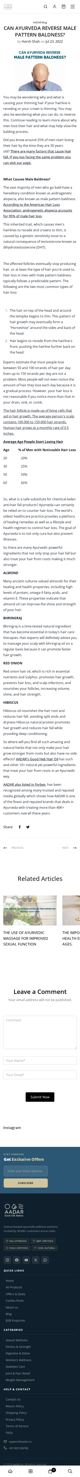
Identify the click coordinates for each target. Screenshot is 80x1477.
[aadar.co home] (40, 1210)
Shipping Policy (16, 1413)
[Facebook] (17, 1260)
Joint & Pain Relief (18, 1373)
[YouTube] (26, 1260)
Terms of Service (17, 1426)
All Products (14, 1287)
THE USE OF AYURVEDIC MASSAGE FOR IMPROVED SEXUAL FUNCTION (25, 938)
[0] (50, 1471)
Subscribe (25, 1183)
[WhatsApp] (45, 1260)
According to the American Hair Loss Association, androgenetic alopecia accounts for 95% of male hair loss (37, 210)
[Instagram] (7, 1260)
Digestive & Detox (18, 1353)
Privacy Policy (15, 1419)
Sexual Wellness (17, 1340)
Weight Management (20, 1380)
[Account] (54, 6)
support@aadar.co (20, 1441)
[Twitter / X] (35, 1260)
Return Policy (15, 1406)
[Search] (45, 6)
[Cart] (63, 6)
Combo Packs (15, 1300)
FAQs (9, 1433)
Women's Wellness (18, 1360)
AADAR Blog (40, 22)
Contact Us (13, 1399)
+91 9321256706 (18, 1448)
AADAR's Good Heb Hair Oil (37, 759)
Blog (9, 1314)
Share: (8, 827)
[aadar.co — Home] (22, 6)
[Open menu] (73, 6)
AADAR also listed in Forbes (24, 784)
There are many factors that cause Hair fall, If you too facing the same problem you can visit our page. (37, 157)
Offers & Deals (15, 1294)
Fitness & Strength (18, 1347)
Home (10, 1281)
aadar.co (18, 1464)
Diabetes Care (15, 1367)
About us (12, 1307)
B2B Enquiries (15, 1320)
